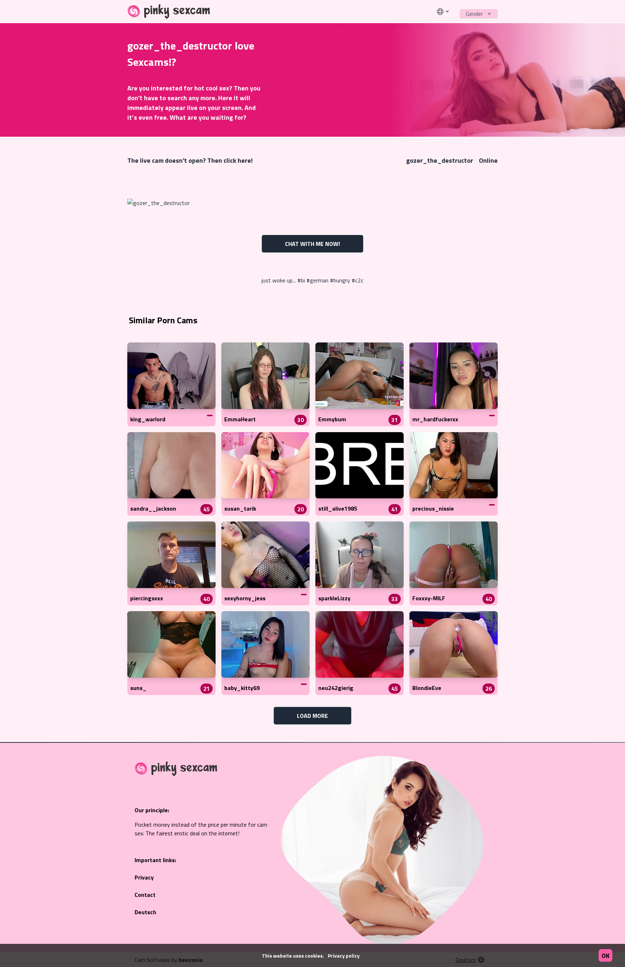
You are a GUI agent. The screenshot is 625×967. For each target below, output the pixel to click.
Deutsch (145, 912)
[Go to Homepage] (168, 11)
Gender (474, 13)
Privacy (144, 877)
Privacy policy (344, 955)
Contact (145, 894)
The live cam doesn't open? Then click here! (190, 160)
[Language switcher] (443, 12)
